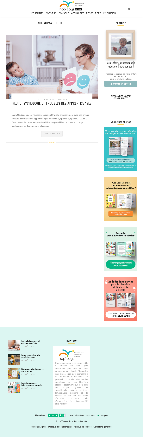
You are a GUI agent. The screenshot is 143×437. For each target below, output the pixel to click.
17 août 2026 (28, 375)
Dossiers (51, 13)
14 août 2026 (28, 388)
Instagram (112, 107)
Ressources (93, 13)
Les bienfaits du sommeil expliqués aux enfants (30, 342)
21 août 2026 (28, 347)
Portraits (37, 13)
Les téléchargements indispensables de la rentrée (31, 384)
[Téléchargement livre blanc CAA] (120, 199)
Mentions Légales (38, 427)
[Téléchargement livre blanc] (120, 149)
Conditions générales (103, 427)
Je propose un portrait (120, 84)
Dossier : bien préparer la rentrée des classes (30, 356)
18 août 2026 (28, 361)
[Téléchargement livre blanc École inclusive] (120, 299)
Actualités (77, 13)
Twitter (134, 107)
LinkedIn (123, 107)
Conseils (64, 13)
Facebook (107, 107)
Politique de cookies (82, 427)
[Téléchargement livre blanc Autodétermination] (120, 249)
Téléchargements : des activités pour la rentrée (32, 370)
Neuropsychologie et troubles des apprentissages (52, 103)
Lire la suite (51, 134)
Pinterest (118, 107)
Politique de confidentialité (60, 427)
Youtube (129, 107)
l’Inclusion (109, 13)
